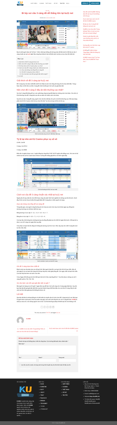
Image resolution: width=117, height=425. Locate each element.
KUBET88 (43, 386)
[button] (46, 59)
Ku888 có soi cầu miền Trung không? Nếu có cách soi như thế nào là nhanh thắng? (91, 31)
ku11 (29, 54)
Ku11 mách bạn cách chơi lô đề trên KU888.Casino (91, 20)
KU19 (42, 384)
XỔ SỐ (55, 3)
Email (40, 357)
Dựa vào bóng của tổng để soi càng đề (33, 70)
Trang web (61, 357)
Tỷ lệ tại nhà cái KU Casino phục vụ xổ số (30, 66)
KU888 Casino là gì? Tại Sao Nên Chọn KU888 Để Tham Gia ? (91, 59)
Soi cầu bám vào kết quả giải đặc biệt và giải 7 (35, 74)
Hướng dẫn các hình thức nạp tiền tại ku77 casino (91, 46)
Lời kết (21, 76)
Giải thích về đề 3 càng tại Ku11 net (29, 62)
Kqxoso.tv (43, 398)
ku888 (53, 17)
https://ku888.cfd (95, 396)
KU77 (42, 389)
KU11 (67, 3)
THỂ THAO (48, 3)
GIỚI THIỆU (34, 3)
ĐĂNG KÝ (86, 3)
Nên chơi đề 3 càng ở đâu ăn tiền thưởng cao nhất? (33, 64)
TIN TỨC (62, 3)
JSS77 (42, 392)
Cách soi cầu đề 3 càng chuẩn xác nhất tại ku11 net (33, 68)
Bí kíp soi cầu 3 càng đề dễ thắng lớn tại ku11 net (90, 25)
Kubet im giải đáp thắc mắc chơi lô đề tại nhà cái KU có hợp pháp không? (91, 38)
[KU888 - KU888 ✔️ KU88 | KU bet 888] (22, 3)
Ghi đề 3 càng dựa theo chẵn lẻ (31, 72)
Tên (20, 357)
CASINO (41, 3)
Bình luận (22, 343)
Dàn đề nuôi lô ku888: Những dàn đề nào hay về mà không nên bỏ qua (91, 14)
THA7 (42, 395)
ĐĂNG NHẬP (95, 3)
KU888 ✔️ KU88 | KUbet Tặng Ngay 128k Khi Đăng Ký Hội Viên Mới (91, 52)
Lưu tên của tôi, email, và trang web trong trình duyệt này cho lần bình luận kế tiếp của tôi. (46, 365)
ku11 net (58, 312)
